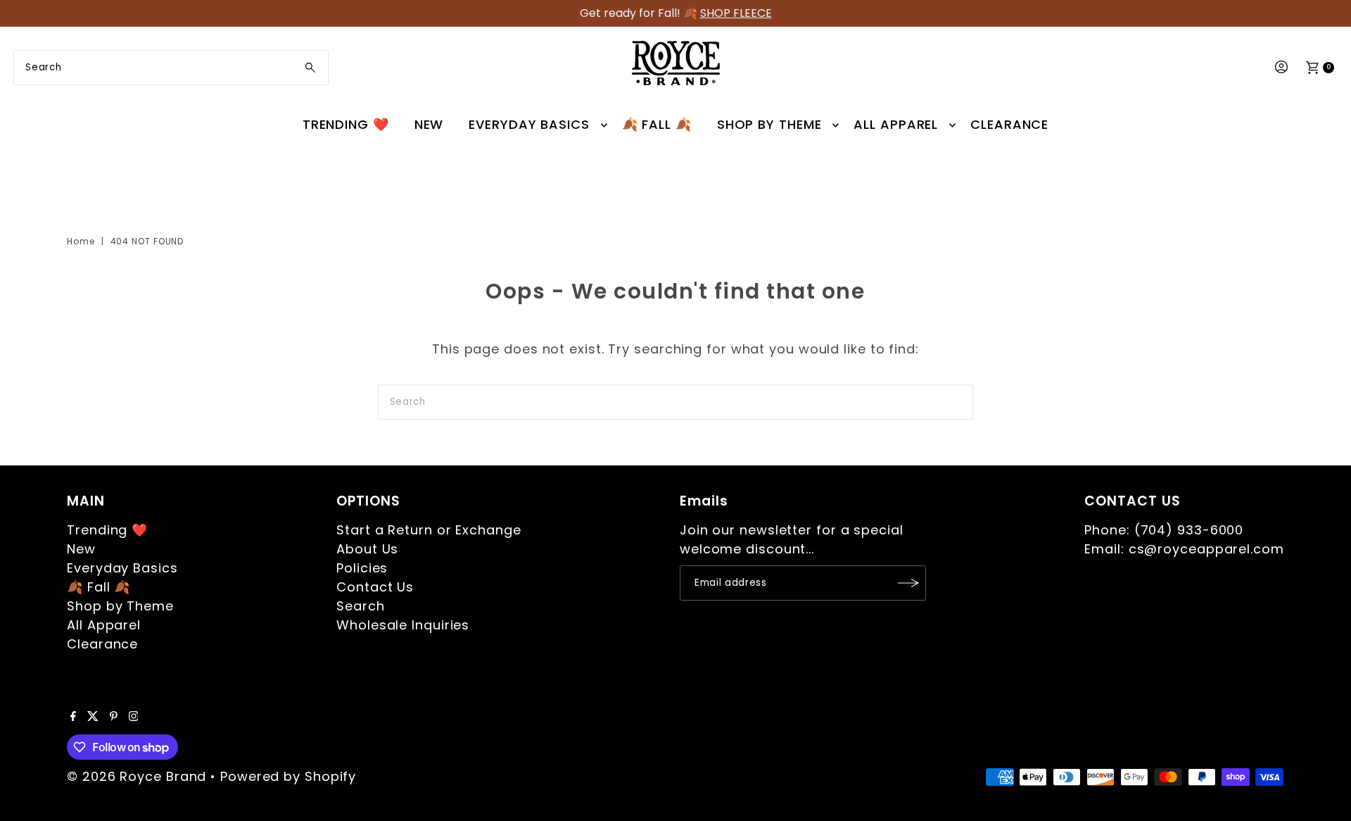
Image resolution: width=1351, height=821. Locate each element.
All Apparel (896, 124)
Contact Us (375, 587)
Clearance (1009, 124)
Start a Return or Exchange (428, 530)
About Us (367, 549)
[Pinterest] (114, 716)
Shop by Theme (769, 124)
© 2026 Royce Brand (136, 776)
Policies (362, 568)
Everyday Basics (529, 124)
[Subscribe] (908, 583)
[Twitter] (93, 716)
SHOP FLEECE (736, 13)
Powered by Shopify (288, 776)
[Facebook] (73, 716)
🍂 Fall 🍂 (657, 124)
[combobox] (171, 67)
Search (360, 606)
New (429, 124)
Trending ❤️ (346, 124)
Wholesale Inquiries (402, 625)
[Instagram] (134, 716)
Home (81, 241)
